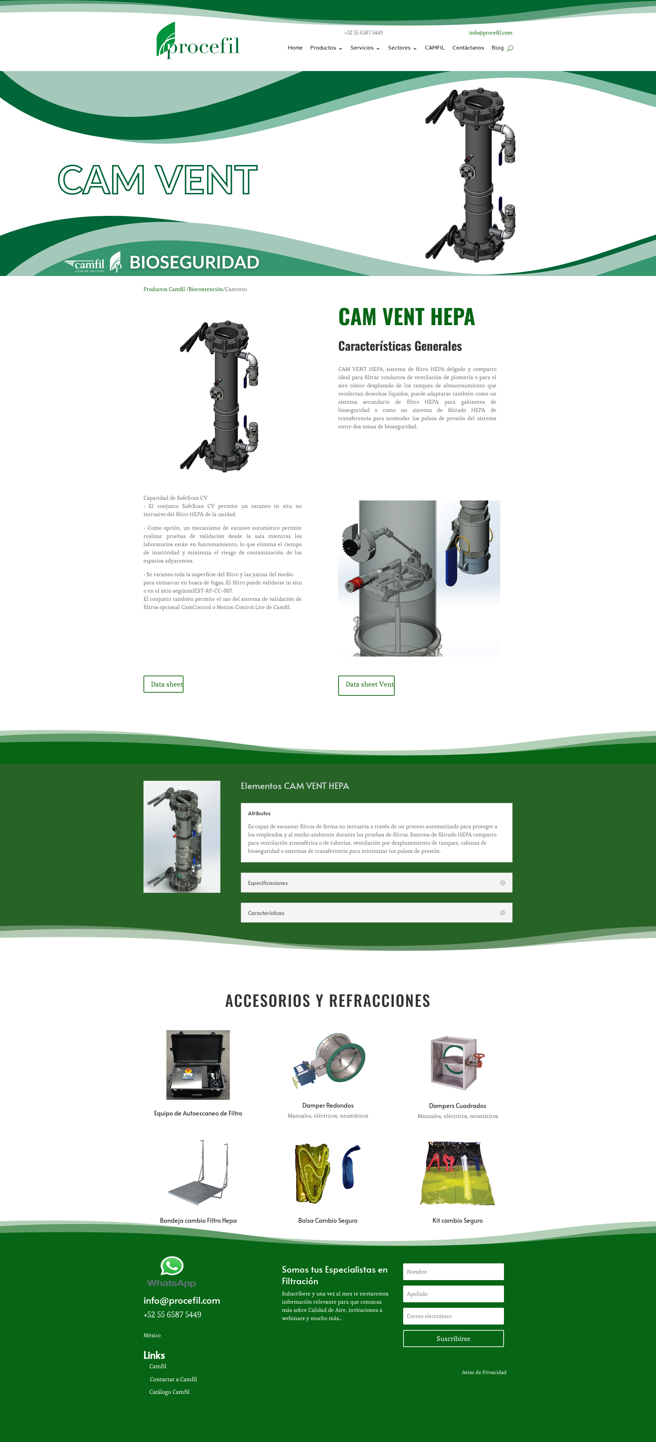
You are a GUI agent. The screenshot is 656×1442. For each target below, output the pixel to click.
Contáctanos (468, 48)
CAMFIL (435, 48)
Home (295, 48)
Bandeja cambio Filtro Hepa (198, 1220)
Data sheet (167, 684)
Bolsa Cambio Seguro (327, 1220)
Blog (498, 48)
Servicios (362, 48)
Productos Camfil (164, 289)
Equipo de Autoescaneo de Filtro (198, 1113)
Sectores (399, 48)
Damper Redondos (328, 1105)
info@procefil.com (490, 32)
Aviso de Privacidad (484, 1372)
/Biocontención (205, 289)
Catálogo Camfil (169, 1392)
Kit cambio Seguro (458, 1220)
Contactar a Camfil (173, 1379)
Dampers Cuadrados (457, 1105)
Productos (323, 48)
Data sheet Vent (370, 684)
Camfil (157, 1366)
